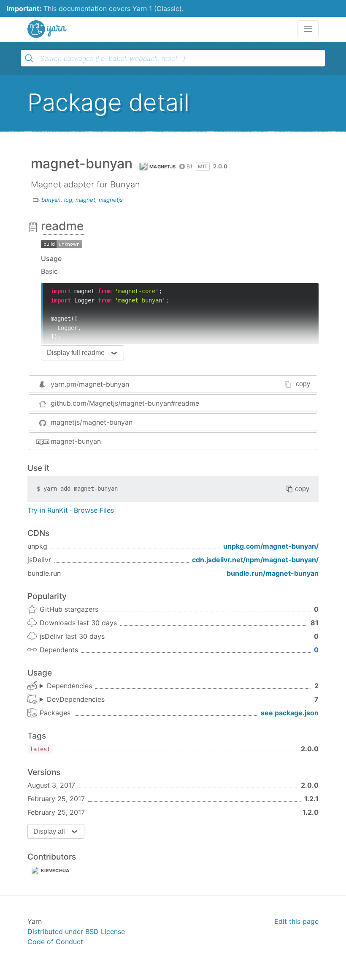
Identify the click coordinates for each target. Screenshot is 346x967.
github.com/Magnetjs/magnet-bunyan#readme (125, 403)
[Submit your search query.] (29, 58)
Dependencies (69, 685)
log (68, 199)
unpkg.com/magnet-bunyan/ (271, 546)
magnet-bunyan (76, 441)
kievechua (55, 871)
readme (62, 226)
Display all (49, 831)
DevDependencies (76, 699)
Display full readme (76, 352)
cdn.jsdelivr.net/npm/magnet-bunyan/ (255, 559)
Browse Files (94, 510)
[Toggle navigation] (308, 28)
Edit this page (296, 921)
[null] (61, 243)
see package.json (290, 713)
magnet (85, 199)
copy (303, 383)
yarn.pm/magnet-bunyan (90, 384)
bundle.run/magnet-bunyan (273, 573)
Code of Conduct (55, 941)
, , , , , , (72, 699)
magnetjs (162, 167)
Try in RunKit (47, 510)
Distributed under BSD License (76, 931)
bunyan (51, 199)
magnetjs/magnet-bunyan (91, 422)
